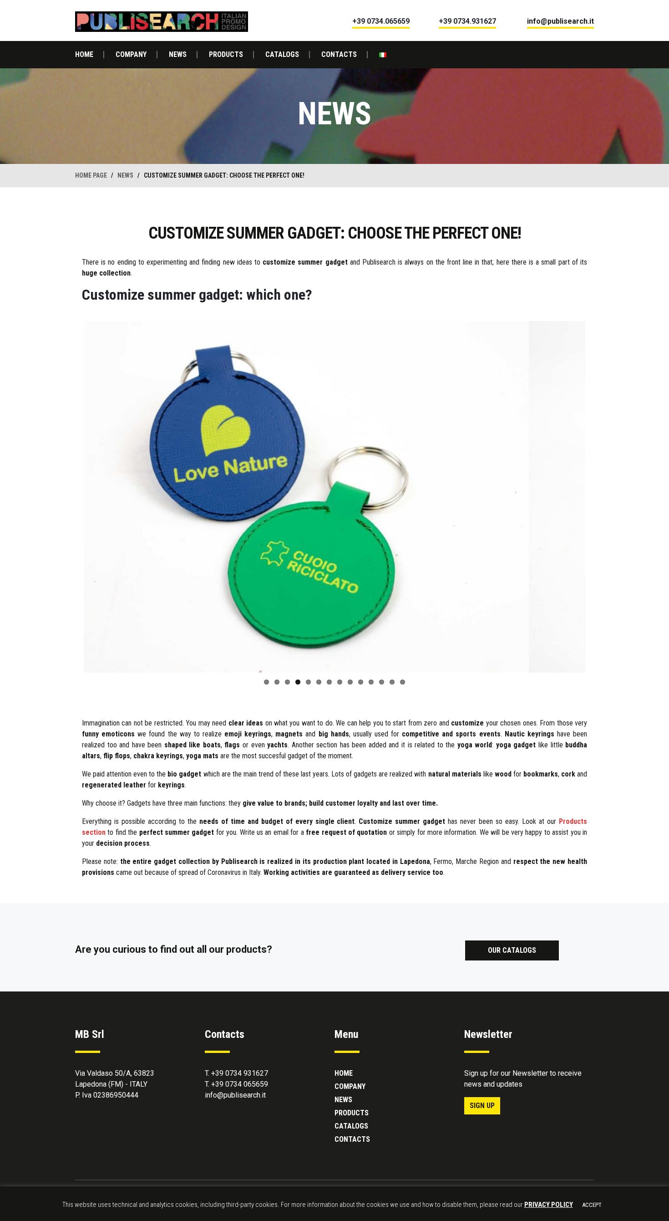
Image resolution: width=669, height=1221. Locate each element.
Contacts (339, 54)
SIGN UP (482, 1105)
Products (226, 54)
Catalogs (282, 54)
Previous (70, 497)
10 (360, 682)
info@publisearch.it (235, 1095)
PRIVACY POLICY (548, 1205)
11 (371, 682)
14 (402, 682)
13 (392, 682)
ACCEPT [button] (592, 1204)
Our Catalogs (512, 950)
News (178, 54)
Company (131, 54)
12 (381, 682)
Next (599, 497)
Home (84, 54)
